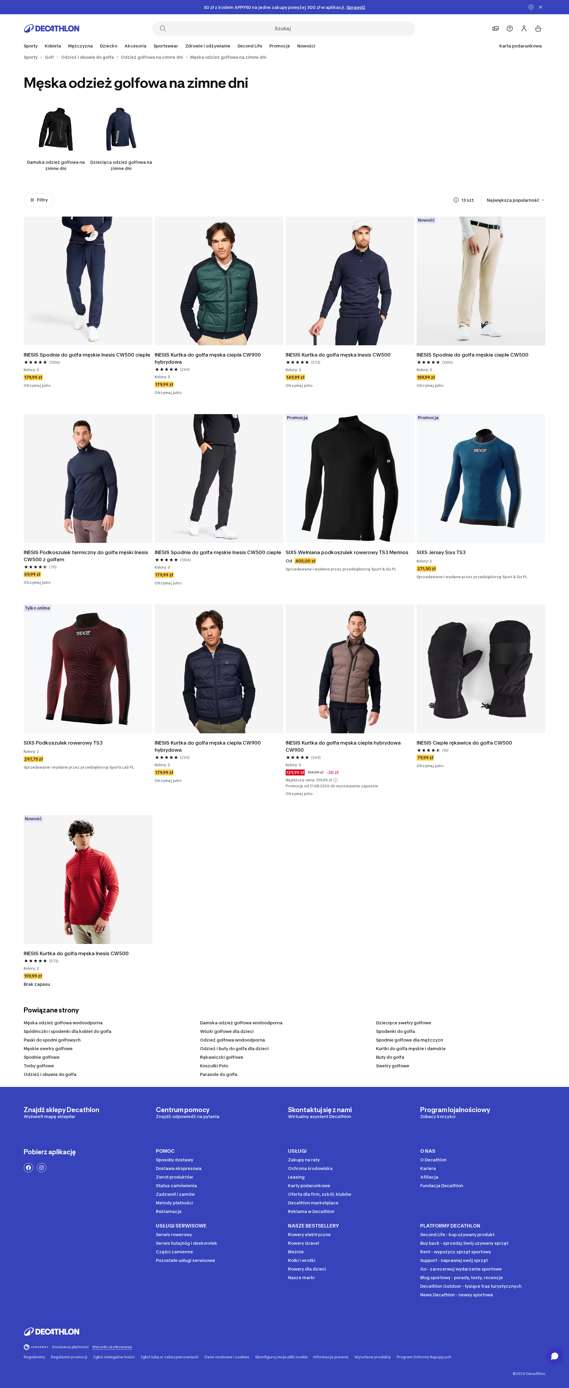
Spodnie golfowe (42, 1057)
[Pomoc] (510, 28)
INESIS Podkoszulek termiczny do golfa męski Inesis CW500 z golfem (86, 555)
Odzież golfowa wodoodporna (232, 1039)
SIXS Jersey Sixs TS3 (441, 552)
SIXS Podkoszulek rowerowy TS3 (63, 743)
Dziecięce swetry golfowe (403, 1022)
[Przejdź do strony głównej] (51, 28)
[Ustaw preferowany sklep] (495, 28)
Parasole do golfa (218, 1074)
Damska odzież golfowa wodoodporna (241, 1022)
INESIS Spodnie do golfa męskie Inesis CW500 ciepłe (87, 355)
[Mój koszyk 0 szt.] (538, 28)
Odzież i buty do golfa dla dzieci (234, 1048)
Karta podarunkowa (520, 45)
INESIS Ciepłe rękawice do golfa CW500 (465, 743)
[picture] (88, 281)
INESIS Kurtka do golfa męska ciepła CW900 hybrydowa (208, 358)
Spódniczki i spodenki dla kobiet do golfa (67, 1031)
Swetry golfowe (392, 1065)
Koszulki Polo (214, 1065)
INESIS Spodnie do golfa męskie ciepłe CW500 (473, 355)
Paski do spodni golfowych (52, 1039)
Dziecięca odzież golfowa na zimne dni (121, 165)
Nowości (306, 45)
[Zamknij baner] (540, 7)
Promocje (279, 45)
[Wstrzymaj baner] (531, 7)
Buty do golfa (390, 1057)
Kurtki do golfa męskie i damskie (411, 1048)
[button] (335, 780)
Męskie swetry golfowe (48, 1048)
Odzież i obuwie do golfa (50, 1074)
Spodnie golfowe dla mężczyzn (409, 1039)
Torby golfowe (39, 1065)
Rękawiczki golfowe (221, 1057)
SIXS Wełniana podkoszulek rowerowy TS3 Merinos (347, 552)
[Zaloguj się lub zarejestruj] (524, 28)
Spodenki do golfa (395, 1031)
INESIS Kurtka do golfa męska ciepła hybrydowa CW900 (344, 746)
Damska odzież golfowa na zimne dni (56, 165)
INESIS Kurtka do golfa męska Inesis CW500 (338, 355)
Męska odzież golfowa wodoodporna (63, 1022)
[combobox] (516, 200)
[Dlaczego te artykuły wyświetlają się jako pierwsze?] (456, 200)
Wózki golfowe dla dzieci (227, 1031)
